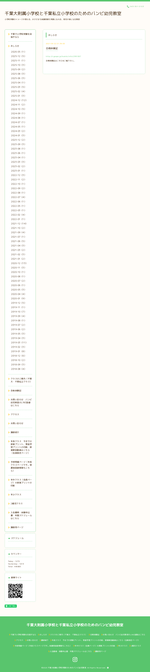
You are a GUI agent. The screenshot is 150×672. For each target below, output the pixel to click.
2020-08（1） (18, 276)
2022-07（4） (18, 197)
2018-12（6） (18, 355)
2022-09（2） (18, 188)
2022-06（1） (18, 201)
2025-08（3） (18, 73)
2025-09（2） (18, 69)
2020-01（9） (18, 298)
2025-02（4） (18, 91)
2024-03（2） (18, 131)
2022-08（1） (18, 192)
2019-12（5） (18, 302)
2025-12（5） (18, 56)
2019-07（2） (18, 325)
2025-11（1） (18, 60)
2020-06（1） (18, 285)
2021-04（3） (18, 245)
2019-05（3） (18, 333)
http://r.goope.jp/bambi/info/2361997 (63, 56)
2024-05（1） (18, 126)
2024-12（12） (19, 100)
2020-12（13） (19, 263)
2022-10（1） (18, 184)
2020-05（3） (18, 289)
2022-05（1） (18, 206)
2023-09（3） (18, 144)
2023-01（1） (18, 170)
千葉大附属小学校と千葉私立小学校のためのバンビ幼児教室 (63, 13)
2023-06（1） (18, 153)
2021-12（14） (19, 223)
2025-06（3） (18, 78)
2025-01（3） (18, 95)
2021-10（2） (18, 228)
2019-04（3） (18, 338)
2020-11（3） (18, 267)
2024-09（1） (18, 113)
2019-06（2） (18, 329)
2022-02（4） (18, 214)
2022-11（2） (18, 179)
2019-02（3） (18, 347)
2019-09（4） (18, 316)
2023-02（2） (18, 166)
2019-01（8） (18, 351)
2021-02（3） (18, 254)
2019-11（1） (18, 307)
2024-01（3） (18, 135)
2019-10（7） (18, 311)
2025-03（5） (18, 87)
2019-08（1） (18, 320)
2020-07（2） (18, 280)
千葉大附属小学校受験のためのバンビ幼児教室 (67, 667)
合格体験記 (52, 48)
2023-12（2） (18, 139)
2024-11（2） (18, 104)
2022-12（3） (18, 175)
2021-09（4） (18, 232)
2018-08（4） (18, 369)
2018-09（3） (18, 364)
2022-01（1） (18, 219)
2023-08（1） (18, 148)
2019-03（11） (19, 342)
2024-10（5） (18, 109)
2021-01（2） (18, 258)
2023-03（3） (18, 162)
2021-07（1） (18, 236)
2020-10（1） (18, 272)
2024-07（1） (18, 122)
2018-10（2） (18, 360)
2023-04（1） (18, 157)
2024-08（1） (18, 117)
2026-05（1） (18, 51)
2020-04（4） (18, 294)
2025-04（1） (18, 82)
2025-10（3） (18, 65)
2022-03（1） (18, 210)
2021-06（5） (18, 241)
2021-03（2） (18, 250)
